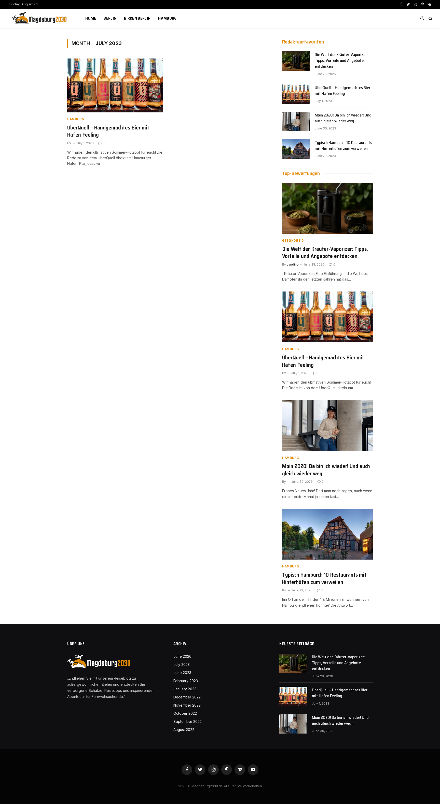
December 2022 (187, 697)
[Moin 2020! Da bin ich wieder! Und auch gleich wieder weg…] (296, 121)
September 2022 (187, 721)
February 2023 (185, 681)
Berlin (110, 18)
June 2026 (182, 656)
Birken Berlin (137, 18)
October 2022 (185, 713)
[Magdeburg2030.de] (40, 18)
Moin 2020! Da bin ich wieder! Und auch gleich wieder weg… (343, 118)
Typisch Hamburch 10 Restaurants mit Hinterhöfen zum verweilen (343, 146)
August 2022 (183, 729)
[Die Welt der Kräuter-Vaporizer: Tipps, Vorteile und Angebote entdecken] (296, 61)
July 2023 (181, 664)
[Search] (430, 18)
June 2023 (182, 672)
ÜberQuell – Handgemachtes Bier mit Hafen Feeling (108, 131)
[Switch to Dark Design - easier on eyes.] (422, 18)
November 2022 (187, 705)
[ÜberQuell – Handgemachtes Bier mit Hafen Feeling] (115, 85)
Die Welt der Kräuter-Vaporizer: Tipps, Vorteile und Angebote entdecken (341, 60)
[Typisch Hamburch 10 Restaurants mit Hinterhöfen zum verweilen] (296, 149)
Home (90, 18)
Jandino (293, 264)
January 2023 (184, 689)
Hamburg (167, 18)
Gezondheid (293, 240)
